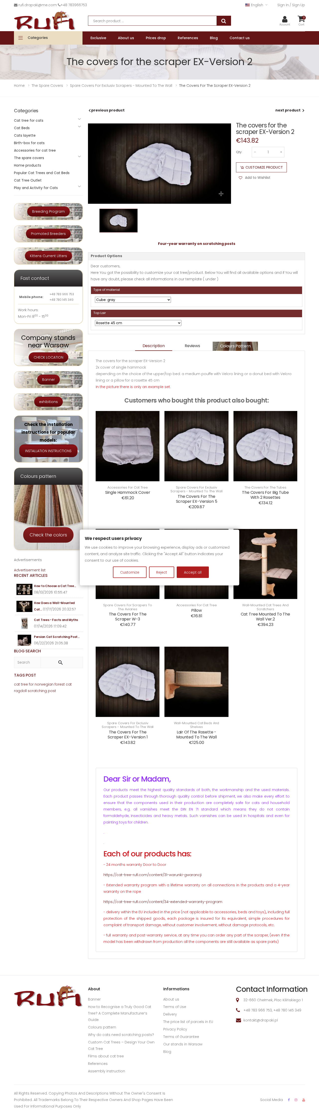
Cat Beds (22, 127)
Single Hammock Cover (127, 492)
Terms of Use (174, 1006)
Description (154, 346)
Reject (161, 572)
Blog (167, 1051)
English (257, 4)
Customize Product (264, 167)
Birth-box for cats (29, 142)
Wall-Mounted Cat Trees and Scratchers (265, 607)
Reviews (192, 346)
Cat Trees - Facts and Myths (56, 620)
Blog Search (27, 651)
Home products (27, 165)
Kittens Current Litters (48, 255)
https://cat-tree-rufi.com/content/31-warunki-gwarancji (152, 874)
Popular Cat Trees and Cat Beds (42, 172)
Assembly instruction (106, 1071)
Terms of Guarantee (181, 1036)
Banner (48, 379)
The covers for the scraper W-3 (128, 616)
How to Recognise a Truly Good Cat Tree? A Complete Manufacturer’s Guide (119, 1013)
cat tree (21, 684)
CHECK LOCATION (48, 357)
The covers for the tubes (265, 488)
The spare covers (29, 157)
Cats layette (25, 135)
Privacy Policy (175, 1029)
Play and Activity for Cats (36, 187)
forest (60, 684)
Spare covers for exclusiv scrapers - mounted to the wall (196, 489)
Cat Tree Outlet (28, 180)
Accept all (193, 572)
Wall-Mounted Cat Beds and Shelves (196, 725)
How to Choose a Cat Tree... (55, 586)
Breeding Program (48, 211)
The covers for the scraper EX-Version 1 (128, 734)
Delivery (170, 1014)
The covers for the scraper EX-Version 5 (196, 499)
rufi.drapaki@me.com (37, 4)
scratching (37, 690)
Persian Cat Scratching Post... (57, 637)
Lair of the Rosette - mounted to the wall (196, 734)
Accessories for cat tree (127, 488)
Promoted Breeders (48, 233)
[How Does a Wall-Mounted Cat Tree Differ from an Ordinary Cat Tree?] (24, 606)
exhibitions (48, 401)
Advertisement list (30, 570)
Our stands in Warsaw (182, 1044)
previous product (108, 110)
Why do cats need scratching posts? (121, 1034)
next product (288, 110)
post (52, 690)
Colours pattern (235, 346)
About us (171, 999)
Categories (38, 37)
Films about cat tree (106, 1056)
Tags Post (25, 675)
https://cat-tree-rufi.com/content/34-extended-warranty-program (162, 901)
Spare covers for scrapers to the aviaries (127, 607)
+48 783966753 (74, 4)
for (31, 684)
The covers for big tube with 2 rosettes (265, 495)
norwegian (44, 684)
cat (69, 684)
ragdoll (20, 690)
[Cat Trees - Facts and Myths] (24, 623)
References (98, 1063)
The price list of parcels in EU (188, 1021)
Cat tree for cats (28, 120)
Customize (129, 572)
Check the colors (48, 535)
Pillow (196, 610)
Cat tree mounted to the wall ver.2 (265, 616)
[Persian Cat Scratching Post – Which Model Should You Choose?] (24, 640)
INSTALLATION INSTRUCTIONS (48, 450)
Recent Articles (31, 575)
